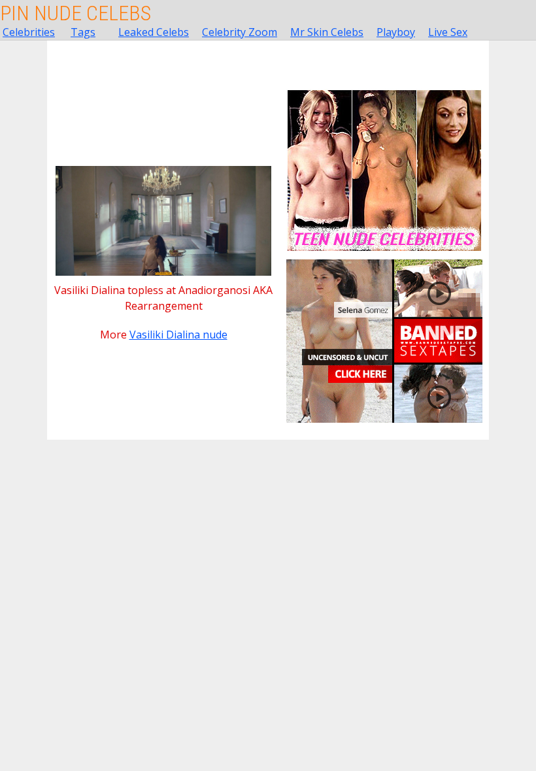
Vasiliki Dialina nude (178, 334)
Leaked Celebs (153, 32)
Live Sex (447, 32)
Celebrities (29, 32)
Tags (83, 32)
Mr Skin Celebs (326, 32)
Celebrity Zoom (239, 32)
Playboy (396, 32)
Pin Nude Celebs (75, 13)
